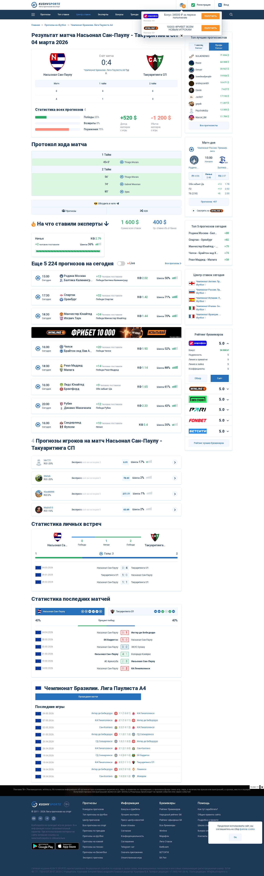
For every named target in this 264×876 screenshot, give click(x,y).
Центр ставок (83, 14)
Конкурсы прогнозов (93, 809)
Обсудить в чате (105, 203)
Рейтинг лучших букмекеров (209, 443)
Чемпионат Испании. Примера (209, 298)
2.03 (227, 193)
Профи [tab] (218, 46)
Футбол (201, 285)
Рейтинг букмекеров (169, 809)
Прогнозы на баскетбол (95, 852)
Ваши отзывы (128, 825)
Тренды (134, 14)
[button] (181, 5)
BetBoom (164, 847)
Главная (35, 25)
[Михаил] (38, 493)
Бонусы (119, 14)
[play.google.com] (43, 846)
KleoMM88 (49, 492)
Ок (235, 837)
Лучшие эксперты (130, 814)
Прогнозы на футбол (93, 836)
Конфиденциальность (132, 836)
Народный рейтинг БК (170, 814)
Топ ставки (63, 14)
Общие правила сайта (209, 814)
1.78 (227, 184)
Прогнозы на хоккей (93, 841)
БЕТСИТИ (164, 852)
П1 (195, 176)
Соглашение (127, 841)
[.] (38, 478)
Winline (163, 831)
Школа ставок (205, 825)
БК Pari (162, 857)
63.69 (126, 509)
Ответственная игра (131, 857)
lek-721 (47, 460)
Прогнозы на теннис (93, 847)
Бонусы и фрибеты (130, 809)
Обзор (198, 378)
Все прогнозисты (209, 125)
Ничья (208, 176)
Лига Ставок (165, 841)
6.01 (125, 462)
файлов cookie (247, 829)
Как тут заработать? (208, 809)
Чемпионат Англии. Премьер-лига (209, 281)
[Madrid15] (38, 509)
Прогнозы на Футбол (55, 25)
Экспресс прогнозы (93, 857)
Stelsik (47, 476)
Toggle (121, 263)
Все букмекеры (167, 825)
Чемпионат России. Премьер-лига (209, 290)
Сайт (219, 378)
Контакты (202, 836)
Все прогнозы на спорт (94, 825)
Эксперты (103, 14)
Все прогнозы (172, 263)
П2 (222, 176)
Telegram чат (127, 847)
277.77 (126, 494)
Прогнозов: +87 (209, 201)
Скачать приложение (132, 852)
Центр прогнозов (91, 820)
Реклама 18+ (149, 21)
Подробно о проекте (208, 820)
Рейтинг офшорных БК (170, 820)
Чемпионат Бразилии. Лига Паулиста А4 (92, 25)
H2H (146, 211)
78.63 (126, 478)
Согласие (126, 831)
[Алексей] (38, 462)
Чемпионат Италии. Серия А (209, 306)
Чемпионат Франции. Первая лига (209, 314)
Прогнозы (45, 14)
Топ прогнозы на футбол (95, 814)
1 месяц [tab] (198, 46)
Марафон (164, 836)
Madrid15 (48, 507)
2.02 (227, 189)
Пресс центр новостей (132, 820)
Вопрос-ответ (204, 831)
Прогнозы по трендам (94, 831)
